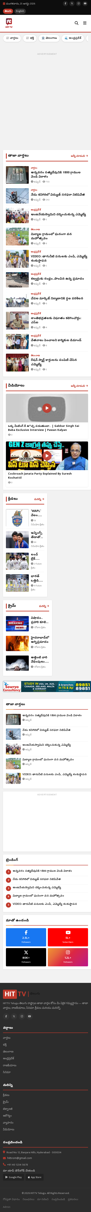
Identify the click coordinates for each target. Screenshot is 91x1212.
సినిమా (7, 1072)
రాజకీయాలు (9, 1066)
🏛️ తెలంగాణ (49, 38)
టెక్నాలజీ (7, 1109)
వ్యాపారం (8, 1123)
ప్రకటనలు (73, 1199)
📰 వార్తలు (12, 38)
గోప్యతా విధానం (11, 1199)
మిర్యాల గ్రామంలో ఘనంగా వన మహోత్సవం (48, 760)
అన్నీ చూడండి (78, 156)
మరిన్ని (37, 499)
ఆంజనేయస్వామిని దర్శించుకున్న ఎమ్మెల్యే (46, 745)
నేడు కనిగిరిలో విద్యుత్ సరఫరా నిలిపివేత (46, 730)
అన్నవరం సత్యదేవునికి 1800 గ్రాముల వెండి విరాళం (52, 715)
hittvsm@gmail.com (19, 1158)
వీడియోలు (8, 1130)
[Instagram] (22, 1016)
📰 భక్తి (30, 38)
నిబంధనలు (28, 1199)
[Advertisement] (45, 102)
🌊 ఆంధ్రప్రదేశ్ (73, 38)
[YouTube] (29, 1016)
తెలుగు (8, 11)
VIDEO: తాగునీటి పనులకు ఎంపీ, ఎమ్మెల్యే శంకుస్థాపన (54, 774)
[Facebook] (6, 1016)
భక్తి (5, 1045)
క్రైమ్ (6, 1102)
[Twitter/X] (14, 1016)
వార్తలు (6, 1038)
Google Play (15, 1177)
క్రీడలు (6, 1095)
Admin (6, 1207)
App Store (36, 1177)
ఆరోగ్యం (7, 1116)
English (20, 11)
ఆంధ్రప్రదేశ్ (8, 1059)
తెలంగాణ (8, 1052)
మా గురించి (43, 1199)
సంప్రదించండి (58, 1199)
